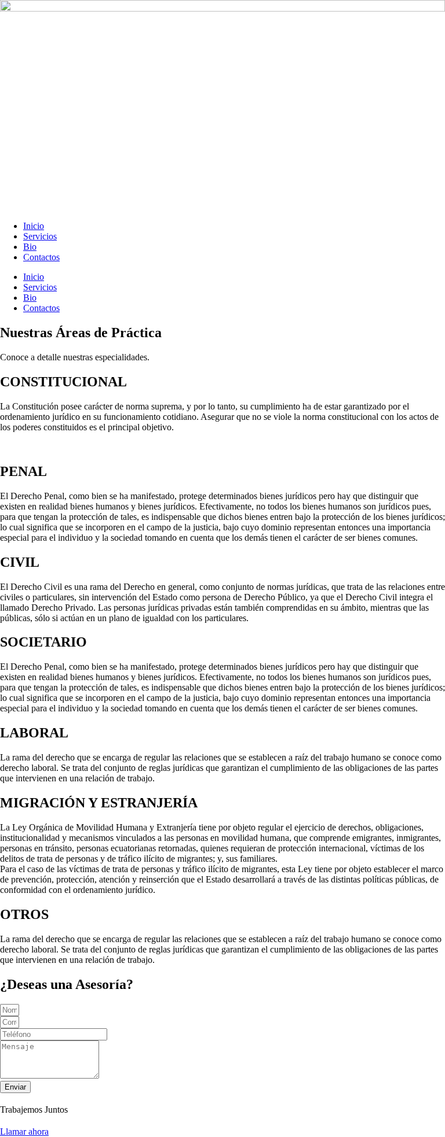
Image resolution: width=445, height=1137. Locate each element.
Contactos (41, 257)
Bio (30, 247)
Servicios (40, 236)
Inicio (33, 226)
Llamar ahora (24, 1131)
